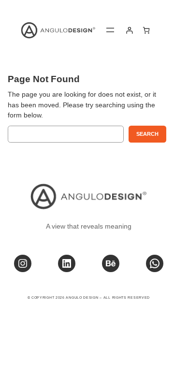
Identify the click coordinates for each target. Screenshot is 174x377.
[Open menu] (110, 30)
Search (147, 134)
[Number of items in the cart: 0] (146, 30)
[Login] (129, 30)
